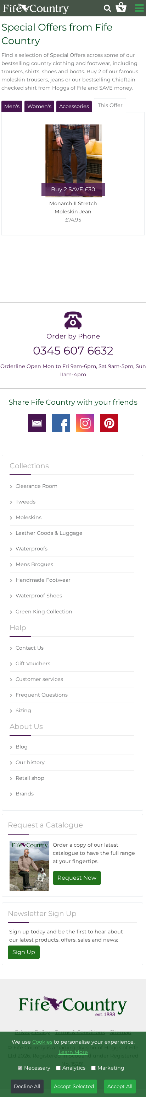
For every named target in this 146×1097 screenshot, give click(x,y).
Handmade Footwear (43, 580)
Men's (11, 106)
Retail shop (30, 778)
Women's (39, 106)
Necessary (37, 1068)
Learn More (73, 1052)
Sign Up (23, 952)
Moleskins (28, 517)
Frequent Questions (42, 695)
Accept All (120, 1086)
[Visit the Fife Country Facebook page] (61, 423)
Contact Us (30, 648)
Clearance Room (36, 486)
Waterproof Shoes (39, 595)
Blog (22, 747)
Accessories (74, 106)
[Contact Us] (36, 423)
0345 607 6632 (73, 350)
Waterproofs (31, 548)
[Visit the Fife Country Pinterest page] (109, 423)
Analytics (73, 1068)
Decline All (27, 1086)
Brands (25, 793)
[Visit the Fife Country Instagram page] (85, 423)
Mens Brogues (34, 564)
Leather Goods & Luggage (49, 533)
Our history (30, 762)
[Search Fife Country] (107, 8)
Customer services (39, 679)
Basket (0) (121, 7)
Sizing (23, 710)
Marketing (110, 1068)
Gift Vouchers (33, 663)
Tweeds (25, 502)
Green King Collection (44, 611)
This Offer (110, 105)
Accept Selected (74, 1086)
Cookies (42, 1042)
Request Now (76, 877)
